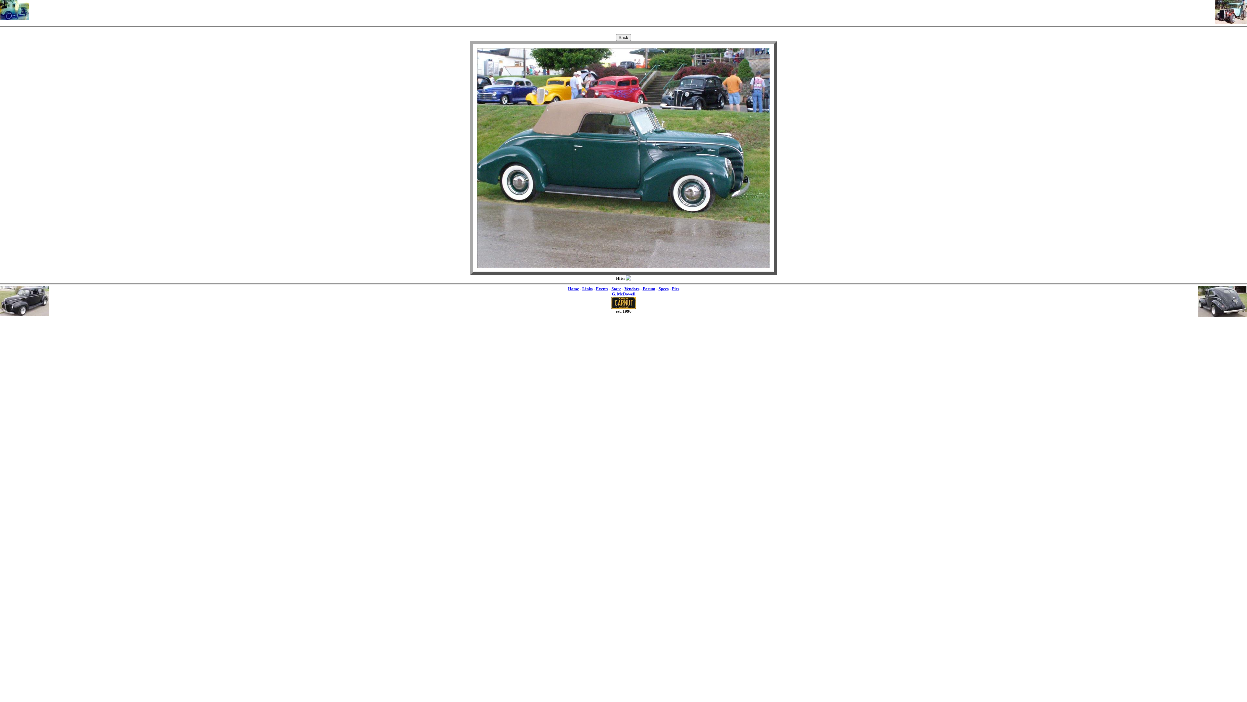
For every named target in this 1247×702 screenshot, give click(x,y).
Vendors (631, 288)
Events (602, 288)
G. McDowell (624, 294)
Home (573, 288)
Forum (649, 288)
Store (616, 288)
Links (587, 288)
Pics (675, 288)
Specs (664, 288)
